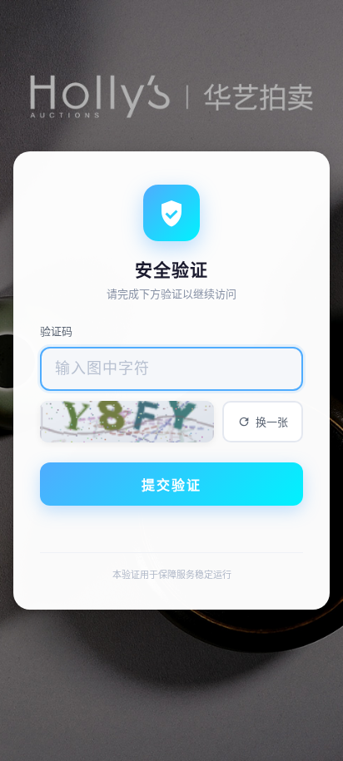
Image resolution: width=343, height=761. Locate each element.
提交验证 (171, 485)
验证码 (56, 331)
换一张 (272, 422)
